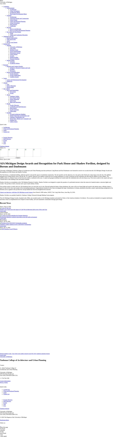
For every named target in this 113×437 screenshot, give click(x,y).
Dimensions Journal (15, 53)
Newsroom (13, 92)
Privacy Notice (4, 382)
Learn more (3, 211)
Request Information (12, 38)
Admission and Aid (8, 36)
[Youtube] (29, 156)
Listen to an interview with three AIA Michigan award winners (16, 192)
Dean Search (13, 108)
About (8, 94)
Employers (9, 81)
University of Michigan (16, 47)
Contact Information (5, 381)
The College (6, 89)
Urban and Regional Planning (17, 21)
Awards (12, 56)
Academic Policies (15, 63)
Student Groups (14, 50)
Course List (6, 132)
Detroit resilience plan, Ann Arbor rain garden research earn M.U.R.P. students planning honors (25, 353)
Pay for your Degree (12, 42)
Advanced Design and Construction (19, 18)
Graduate (9, 15)
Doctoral (9, 27)
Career (5, 78)
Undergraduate (10, 8)
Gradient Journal (14, 77)
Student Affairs (10, 60)
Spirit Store (13, 100)
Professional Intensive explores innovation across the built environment (18, 217)
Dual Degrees (13, 24)
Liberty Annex (14, 121)
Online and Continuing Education (19, 35)
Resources (12, 71)
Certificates (13, 26)
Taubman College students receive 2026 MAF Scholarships (15, 224)
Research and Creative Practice (15, 66)
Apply (8, 41)
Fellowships (13, 111)
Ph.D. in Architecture (15, 29)
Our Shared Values (15, 97)
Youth (11, 33)
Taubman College (14, 96)
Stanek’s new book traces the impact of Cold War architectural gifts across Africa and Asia (23, 209)
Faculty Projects (14, 74)
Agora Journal (13, 54)
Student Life (6, 44)
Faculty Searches (14, 109)
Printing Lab (13, 120)
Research (5, 65)
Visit (4, 142)
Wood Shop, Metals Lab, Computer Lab (20, 118)
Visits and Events (11, 39)
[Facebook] (37, 156)
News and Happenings (13, 90)
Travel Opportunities (15, 51)
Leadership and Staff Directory (18, 106)
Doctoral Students (14, 59)
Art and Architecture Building (17, 114)
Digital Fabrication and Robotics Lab (19, 115)
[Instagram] (4, 156)
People (8, 103)
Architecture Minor (15, 12)
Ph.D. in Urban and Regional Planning (20, 30)
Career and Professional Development (16, 80)
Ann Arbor (13, 48)
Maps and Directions (15, 102)
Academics (6, 6)
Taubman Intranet (4, 146)
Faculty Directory (14, 105)
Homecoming (10, 87)
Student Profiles (14, 57)
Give (8, 84)
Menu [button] (1, 0)
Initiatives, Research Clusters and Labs (20, 68)
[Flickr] (21, 156)
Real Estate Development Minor (18, 14)
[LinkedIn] (12, 156)
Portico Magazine (11, 86)
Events (11, 93)
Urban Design (13, 20)
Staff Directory (7, 139)
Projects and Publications (13, 72)
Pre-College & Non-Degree (14, 32)
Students (9, 45)
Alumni (5, 83)
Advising (12, 62)
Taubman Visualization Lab (17, 117)
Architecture (13, 9)
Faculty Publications (15, 75)
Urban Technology (15, 11)
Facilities (12, 69)
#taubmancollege (4, 420)
